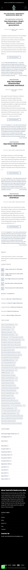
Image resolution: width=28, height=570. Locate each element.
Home (3, 517)
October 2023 (5, 461)
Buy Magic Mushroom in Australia (14, 278)
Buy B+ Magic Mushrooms (15, 303)
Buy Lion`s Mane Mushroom (14, 299)
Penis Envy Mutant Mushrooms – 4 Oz (10, 393)
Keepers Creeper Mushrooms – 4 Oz (9, 377)
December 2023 (5, 455)
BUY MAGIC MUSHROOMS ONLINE (14, 145)
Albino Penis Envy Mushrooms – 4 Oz (10, 334)
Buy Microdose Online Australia (13, 283)
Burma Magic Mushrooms (14, 315)
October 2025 (5, 449)
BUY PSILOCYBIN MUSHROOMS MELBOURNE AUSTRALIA (14, 83)
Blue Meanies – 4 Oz (6, 339)
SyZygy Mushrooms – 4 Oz (7, 405)
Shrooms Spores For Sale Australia (14, 288)
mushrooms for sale (5, 73)
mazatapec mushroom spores (15, 72)
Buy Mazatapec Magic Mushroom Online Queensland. (14, 23)
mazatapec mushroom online (16, 133)
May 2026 (4, 445)
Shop (2, 520)
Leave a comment (23, 75)
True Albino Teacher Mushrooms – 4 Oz (10, 413)
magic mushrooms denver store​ (8, 385)
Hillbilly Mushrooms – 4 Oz (7, 372)
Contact (3, 529)
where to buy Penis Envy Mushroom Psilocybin (11, 423)
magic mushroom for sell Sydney (13, 269)
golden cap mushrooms (16, 65)
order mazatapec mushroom (16, 73)
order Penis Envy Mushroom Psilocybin (10, 388)
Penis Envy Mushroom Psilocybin (9, 390)
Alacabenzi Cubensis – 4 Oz (8, 329)
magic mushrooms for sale (17, 67)
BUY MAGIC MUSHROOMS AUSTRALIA (14, 197)
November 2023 (5, 458)
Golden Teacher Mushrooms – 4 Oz (9, 370)
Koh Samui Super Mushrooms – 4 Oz (9, 380)
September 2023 (5, 464)
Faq (2, 526)
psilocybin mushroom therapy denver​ (10, 400)
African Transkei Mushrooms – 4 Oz (9, 324)
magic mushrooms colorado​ (8, 382)
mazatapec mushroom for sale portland (11, 131)
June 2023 (4, 470)
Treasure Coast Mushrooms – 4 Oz (9, 408)
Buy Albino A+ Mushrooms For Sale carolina (11, 344)
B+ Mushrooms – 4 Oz (6, 337)
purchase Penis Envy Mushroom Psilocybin (11, 403)
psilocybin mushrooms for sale (8, 398)
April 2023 (4, 476)
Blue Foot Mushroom (17, 307)
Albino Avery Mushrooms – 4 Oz (8, 332)
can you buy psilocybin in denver (9, 362)
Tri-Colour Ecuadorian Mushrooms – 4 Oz (11, 410)
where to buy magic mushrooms (8, 420)
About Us (3, 523)
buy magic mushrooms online (16, 64)
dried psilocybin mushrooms (8, 367)
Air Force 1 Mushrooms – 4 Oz (8, 327)
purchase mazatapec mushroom (8, 75)
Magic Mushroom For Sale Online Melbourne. (14, 274)
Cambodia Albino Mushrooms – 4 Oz (9, 360)
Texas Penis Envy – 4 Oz (20, 405)
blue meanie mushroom (21, 125)
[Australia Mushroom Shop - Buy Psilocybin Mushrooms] (14, 8)
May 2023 (4, 473)
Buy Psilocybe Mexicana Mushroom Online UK (11, 355)
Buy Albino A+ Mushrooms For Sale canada (11, 342)
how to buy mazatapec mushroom (19, 128)
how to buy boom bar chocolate (8, 375)
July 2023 (3, 467)
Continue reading (14, 57)
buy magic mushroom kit (7, 347)
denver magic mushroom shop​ (8, 365)
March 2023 (4, 479)
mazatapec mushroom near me (12, 70)
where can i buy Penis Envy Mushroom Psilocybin (12, 415)
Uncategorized (13, 79)
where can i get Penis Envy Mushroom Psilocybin (12, 418)
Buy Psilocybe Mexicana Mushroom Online (11, 352)
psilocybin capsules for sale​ (7, 395)
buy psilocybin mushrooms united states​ (10, 357)
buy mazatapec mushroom (20, 126)
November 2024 (5, 452)
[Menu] (2, 8)
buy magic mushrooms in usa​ (20, 347)
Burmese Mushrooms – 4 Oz (18, 339)
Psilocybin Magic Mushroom (14, 19)
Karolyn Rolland (20, 150)
